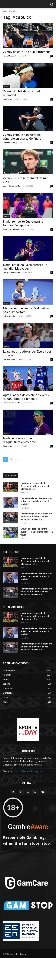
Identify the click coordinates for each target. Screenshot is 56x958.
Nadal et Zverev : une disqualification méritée (19, 440)
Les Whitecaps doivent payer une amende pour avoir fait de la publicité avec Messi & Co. (36, 516)
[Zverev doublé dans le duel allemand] (28, 75)
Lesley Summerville (11, 186)
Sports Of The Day (11, 229)
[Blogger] (13, 792)
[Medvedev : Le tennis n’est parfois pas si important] (28, 292)
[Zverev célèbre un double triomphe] (28, 35)
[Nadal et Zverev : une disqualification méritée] (28, 422)
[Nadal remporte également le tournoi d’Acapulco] (28, 205)
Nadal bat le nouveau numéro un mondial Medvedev (25, 266)
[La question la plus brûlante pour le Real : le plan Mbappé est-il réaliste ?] (10, 502)
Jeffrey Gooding (10, 142)
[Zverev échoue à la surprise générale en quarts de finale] (28, 118)
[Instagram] (35, 792)
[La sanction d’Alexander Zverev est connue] (28, 335)
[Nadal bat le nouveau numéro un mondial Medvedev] (28, 248)
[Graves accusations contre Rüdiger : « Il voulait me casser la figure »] (10, 532)
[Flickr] (28, 792)
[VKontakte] (43, 792)
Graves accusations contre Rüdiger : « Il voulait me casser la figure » (36, 532)
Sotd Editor (8, 99)
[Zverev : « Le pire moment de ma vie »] (28, 162)
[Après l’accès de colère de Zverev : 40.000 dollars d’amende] (28, 378)
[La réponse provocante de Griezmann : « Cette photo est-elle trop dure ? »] (10, 487)
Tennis (6, 47)
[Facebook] (21, 792)
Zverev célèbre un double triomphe (26, 52)
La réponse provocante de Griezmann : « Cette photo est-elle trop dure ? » (35, 486)
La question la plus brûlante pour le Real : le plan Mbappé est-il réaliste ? (36, 501)
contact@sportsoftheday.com (28, 771)
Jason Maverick (9, 56)
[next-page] (17, 459)
